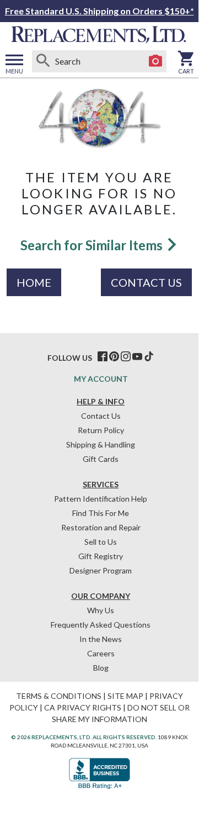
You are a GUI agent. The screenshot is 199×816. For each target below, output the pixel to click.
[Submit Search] (43, 61)
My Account (101, 378)
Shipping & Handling (100, 444)
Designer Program (100, 570)
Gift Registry (100, 556)
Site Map (125, 696)
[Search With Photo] (155, 61)
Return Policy (101, 430)
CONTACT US (146, 282)
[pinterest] (114, 357)
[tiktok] (149, 357)
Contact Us (101, 415)
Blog (101, 667)
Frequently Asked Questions (100, 624)
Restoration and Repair (101, 527)
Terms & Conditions (58, 696)
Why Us (100, 610)
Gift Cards (101, 459)
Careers (101, 653)
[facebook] (102, 357)
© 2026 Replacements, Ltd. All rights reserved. (84, 737)
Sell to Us (100, 541)
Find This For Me (100, 513)
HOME (34, 282)
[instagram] (126, 357)
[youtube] (137, 357)
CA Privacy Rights (82, 707)
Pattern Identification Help (100, 498)
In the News (100, 639)
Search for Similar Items (92, 245)
